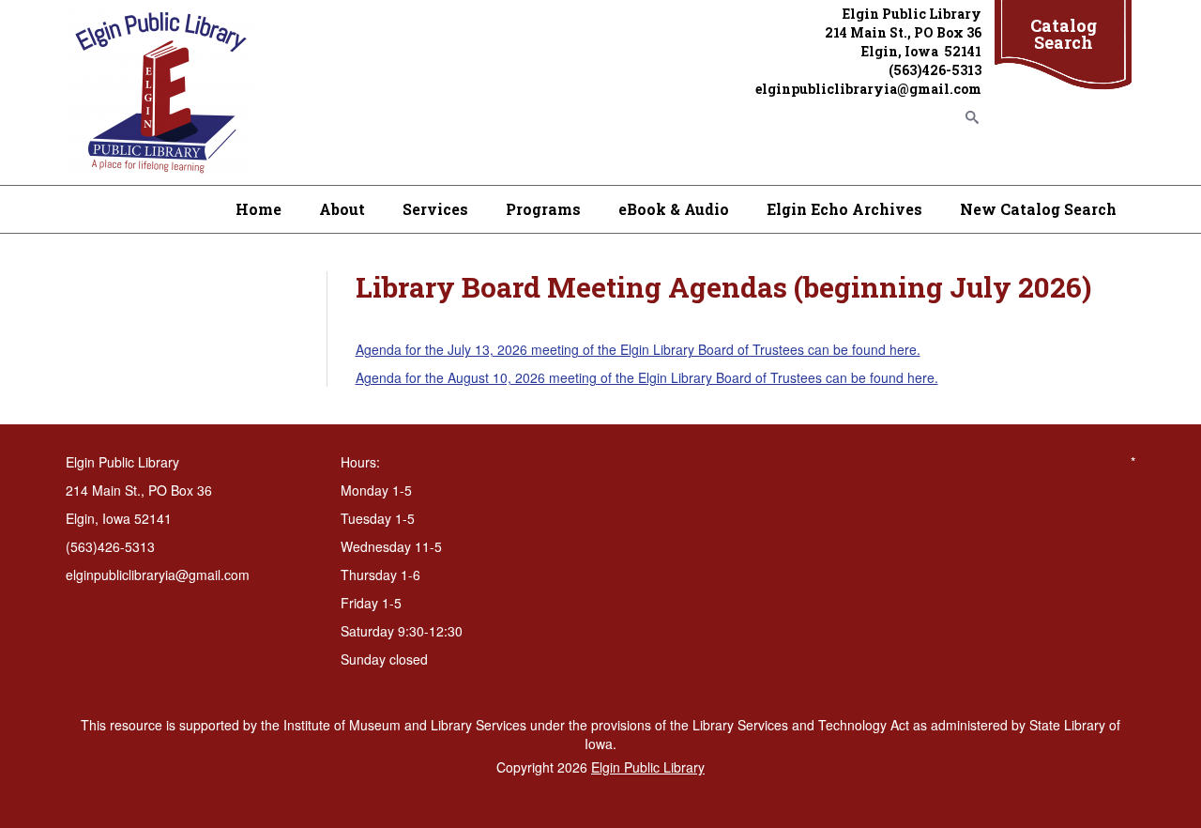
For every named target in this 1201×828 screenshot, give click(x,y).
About (342, 209)
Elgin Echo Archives (844, 209)
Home (258, 209)
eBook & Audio (673, 209)
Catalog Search (1063, 34)
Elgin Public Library (648, 767)
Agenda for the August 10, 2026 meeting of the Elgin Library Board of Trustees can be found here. (647, 377)
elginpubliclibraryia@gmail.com (868, 89)
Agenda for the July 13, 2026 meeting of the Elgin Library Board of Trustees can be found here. (638, 349)
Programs (543, 209)
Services (435, 209)
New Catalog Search (1038, 209)
